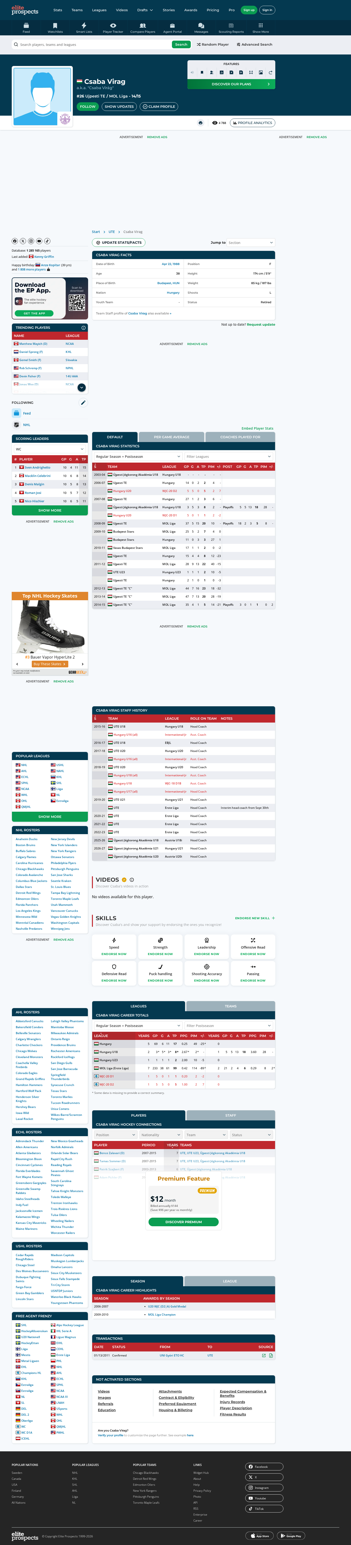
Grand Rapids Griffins (30, 1079)
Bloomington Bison (29, 1159)
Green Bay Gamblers (30, 1293)
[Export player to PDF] (241, 72)
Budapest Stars (123, 531)
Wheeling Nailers (62, 1221)
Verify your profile (110, 1435)
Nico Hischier (34, 501)
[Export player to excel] (231, 72)
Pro (232, 10)
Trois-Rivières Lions (64, 1209)
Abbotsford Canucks (29, 1021)
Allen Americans (27, 1147)
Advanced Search (257, 44)
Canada (16, 1479)
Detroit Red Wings (28, 893)
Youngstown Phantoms (67, 1303)
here (190, 1435)
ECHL (25, 777)
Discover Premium (183, 1222)
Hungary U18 (171, 475)
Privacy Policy (202, 1491)
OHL (24, 801)
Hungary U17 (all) (126, 791)
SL (23, 1403)
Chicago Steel (25, 1265)
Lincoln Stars (25, 1299)
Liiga (59, 789)
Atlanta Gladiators (28, 1153)
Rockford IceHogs (63, 1057)
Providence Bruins (63, 1045)
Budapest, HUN (168, 283)
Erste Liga (63, 1355)
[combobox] (102, 44)
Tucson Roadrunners (65, 1103)
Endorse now (114, 954)
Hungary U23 (171, 572)
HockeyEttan (30, 1343)
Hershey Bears (26, 1107)
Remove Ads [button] (317, 137)
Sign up (249, 10)
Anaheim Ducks (26, 839)
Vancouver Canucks (64, 911)
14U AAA (72, 376)
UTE (112, 231)
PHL (59, 1361)
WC (23, 1427)
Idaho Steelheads (28, 1199)
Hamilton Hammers (29, 1085)
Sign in (267, 10)
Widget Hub (201, 1473)
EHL (24, 1367)
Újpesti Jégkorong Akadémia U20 (136, 856)
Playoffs (228, 507)
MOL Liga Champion (162, 1315)
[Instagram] (31, 241)
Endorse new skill (252, 918)
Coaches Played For (240, 437)
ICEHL (25, 1439)
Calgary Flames (26, 857)
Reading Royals (61, 1165)
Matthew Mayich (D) (33, 344)
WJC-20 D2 (169, 491)
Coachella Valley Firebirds (27, 1065)
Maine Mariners (26, 1229)
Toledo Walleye (61, 1197)
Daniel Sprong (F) (31, 352)
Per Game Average (171, 437)
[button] (261, 27)
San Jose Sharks (62, 875)
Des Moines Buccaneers (32, 1271)
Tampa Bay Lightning (65, 893)
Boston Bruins (25, 845)
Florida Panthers (27, 905)
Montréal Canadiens (30, 923)
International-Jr (175, 735)
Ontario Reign (60, 1039)
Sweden (17, 1473)
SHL (59, 783)
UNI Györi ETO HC (172, 1355)
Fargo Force (24, 1287)
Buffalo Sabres (26, 851)
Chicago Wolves (26, 1051)
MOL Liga (118, 96)
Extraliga (62, 801)
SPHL (24, 783)
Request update (261, 324)
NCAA (70, 344)
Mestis (25, 1355)
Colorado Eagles (26, 1073)
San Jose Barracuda (64, 1069)
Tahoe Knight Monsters (67, 1191)
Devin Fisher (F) (29, 376)
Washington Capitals (65, 923)
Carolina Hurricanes (29, 863)
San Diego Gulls (61, 1063)
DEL (24, 1409)
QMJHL (26, 807)
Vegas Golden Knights (66, 917)
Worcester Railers (63, 1233)
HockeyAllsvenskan (34, 1331)
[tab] (115, 437)
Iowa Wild (22, 1113)
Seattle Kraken (61, 881)
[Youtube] (39, 241)
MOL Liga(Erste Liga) (114, 1068)
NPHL (69, 368)
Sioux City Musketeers (66, 1273)
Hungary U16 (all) (126, 735)
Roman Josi (33, 493)
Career (197, 1520)
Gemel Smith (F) (30, 360)
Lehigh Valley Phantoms (67, 1021)
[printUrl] (200, 123)
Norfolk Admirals (62, 1147)
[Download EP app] (50, 298)
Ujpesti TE (95, 96)
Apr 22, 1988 (171, 264)
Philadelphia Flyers (63, 863)
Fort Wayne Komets (29, 1177)
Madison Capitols (62, 1255)
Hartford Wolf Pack (28, 1091)
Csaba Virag (137, 313)
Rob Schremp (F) (30, 368)
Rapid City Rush (61, 1159)
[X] (23, 241)
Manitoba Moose (62, 1027)
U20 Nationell (30, 1337)
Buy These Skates (47, 664)
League (230, 1281)
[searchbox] (102, 44)
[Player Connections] (212, 72)
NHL (24, 765)
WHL (24, 795)
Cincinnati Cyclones (29, 1165)
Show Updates (119, 106)
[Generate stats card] (221, 72)
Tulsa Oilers (59, 1215)
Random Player (215, 44)
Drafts (142, 10)
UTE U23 (119, 572)
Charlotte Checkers (29, 1045)
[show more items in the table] (81, 387)
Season (138, 1281)
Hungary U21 (174, 800)
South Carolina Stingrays (61, 1183)
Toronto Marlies (62, 1097)
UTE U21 (119, 800)
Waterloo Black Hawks (66, 1297)
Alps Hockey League (70, 1325)
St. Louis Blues (61, 887)
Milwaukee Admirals (65, 1033)
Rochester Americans (65, 1051)
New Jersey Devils (63, 839)
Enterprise (200, 1515)
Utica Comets (60, 1109)
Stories (169, 10)
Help (196, 1485)
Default (115, 437)
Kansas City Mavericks (31, 1223)
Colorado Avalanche (29, 875)
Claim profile (162, 106)
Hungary (173, 292)
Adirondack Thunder (30, 1141)
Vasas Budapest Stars (128, 548)
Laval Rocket (24, 1119)
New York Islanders (64, 845)
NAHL (60, 771)
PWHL (60, 1433)
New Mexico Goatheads (67, 1141)
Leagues (99, 10)
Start (96, 231)
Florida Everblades (28, 1171)
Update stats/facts (122, 242)
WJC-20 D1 (169, 515)
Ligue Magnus (66, 1337)
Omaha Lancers (62, 1267)
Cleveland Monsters (29, 1057)
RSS (195, 1509)
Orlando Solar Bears (64, 1153)
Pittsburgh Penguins (65, 869)
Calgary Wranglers (28, 1039)
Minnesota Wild (26, 917)
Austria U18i (173, 840)
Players (138, 1115)
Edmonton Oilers (27, 899)
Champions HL (31, 1373)
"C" (130, 588)
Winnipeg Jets (60, 929)
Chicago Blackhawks (30, 869)
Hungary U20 (122, 491)
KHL (68, 352)
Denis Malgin (34, 484)
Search (181, 44)
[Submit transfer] (270, 72)
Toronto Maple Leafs (65, 899)
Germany (18, 1497)
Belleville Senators (28, 1033)
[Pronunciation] (192, 72)
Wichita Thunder (62, 1227)
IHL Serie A (63, 1331)
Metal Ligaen (30, 1361)
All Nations (19, 1503)
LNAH (60, 1403)
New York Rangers (63, 851)
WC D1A (26, 1433)
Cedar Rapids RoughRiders (25, 1257)
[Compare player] (251, 72)
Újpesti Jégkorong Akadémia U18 (135, 475)
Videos (122, 10)
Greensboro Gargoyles (31, 1183)
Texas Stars (59, 1091)
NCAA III (62, 1397)
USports (61, 1409)
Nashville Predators (29, 929)
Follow (88, 106)
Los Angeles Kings (28, 911)
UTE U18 (119, 726)
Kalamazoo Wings (28, 1217)
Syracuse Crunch (62, 1085)
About (197, 1479)
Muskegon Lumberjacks (67, 1261)
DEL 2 (25, 1415)
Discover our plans (231, 84)
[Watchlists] (202, 72)
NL (58, 795)
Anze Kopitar (50, 265)
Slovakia (71, 360)
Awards (190, 10)
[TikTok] (47, 241)
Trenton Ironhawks (64, 1203)
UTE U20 (119, 751)
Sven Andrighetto (37, 467)
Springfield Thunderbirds (60, 1077)
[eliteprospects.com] (25, 10)
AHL (24, 771)
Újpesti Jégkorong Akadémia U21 (136, 848)
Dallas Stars (24, 887)
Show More (49, 510)
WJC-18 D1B (173, 783)
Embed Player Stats (257, 428)
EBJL (168, 743)
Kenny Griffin (44, 256)
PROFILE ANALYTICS (255, 123)
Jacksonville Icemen (29, 1211)
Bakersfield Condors (29, 1027)
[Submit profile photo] (261, 72)
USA (14, 1485)
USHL (60, 765)
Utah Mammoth (62, 905)
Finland (16, 1491)
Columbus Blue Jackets (31, 881)
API (195, 1503)
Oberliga (27, 1421)
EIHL (59, 1343)
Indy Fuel (22, 1205)
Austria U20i (173, 856)
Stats (57, 10)
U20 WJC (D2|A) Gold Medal (167, 1306)
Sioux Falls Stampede (65, 1279)
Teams (77, 10)
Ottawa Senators (62, 857)
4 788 (222, 123)
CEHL (60, 1349)
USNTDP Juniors (62, 1291)
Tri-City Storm (60, 1285)
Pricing (213, 10)
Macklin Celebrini (38, 476)
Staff (230, 1115)
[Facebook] (15, 241)
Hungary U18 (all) (126, 775)
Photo (197, 1497)
